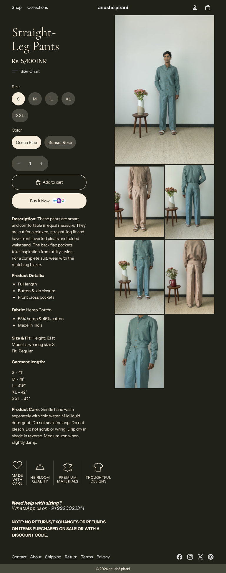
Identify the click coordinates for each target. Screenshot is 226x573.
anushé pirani (119, 569)
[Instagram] (190, 556)
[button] (26, 71)
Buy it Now (40, 201)
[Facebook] (179, 556)
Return (71, 556)
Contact (19, 556)
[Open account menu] (194, 7)
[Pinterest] (210, 556)
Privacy (103, 556)
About (35, 556)
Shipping (53, 556)
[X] (200, 556)
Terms (87, 556)
